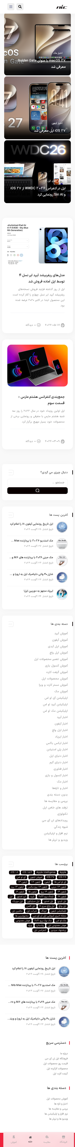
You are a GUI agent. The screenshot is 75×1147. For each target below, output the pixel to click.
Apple (63, 872)
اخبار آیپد (56, 318)
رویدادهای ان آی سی (55, 820)
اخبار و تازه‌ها (60, 788)
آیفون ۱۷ (62, 896)
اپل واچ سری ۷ (46, 906)
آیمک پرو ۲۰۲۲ (46, 896)
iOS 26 (62, 877)
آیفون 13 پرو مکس (37, 887)
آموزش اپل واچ (59, 653)
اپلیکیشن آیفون (58, 911)
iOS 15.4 (27, 872)
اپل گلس (30, 906)
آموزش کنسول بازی (56, 666)
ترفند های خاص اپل (55, 807)
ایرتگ (43, 911)
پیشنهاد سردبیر (58, 930)
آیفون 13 (22, 882)
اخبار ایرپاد (61, 737)
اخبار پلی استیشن (57, 749)
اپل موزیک (17, 901)
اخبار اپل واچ (60, 730)
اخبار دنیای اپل (55, 181)
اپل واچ (62, 906)
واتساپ (40, 925)
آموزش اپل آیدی (58, 646)
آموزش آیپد (61, 633)
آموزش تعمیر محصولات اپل (51, 659)
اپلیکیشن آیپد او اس (55, 704)
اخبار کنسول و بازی (56, 775)
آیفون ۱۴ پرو (47, 892)
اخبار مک (57, 53)
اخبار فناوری (61, 769)
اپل (10, 896)
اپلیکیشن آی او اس (56, 698)
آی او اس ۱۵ (60, 882)
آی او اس (21, 877)
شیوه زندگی (61, 827)
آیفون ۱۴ (62, 892)
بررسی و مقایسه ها (56, 801)
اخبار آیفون (57, 123)
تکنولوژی (62, 814)
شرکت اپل (32, 911)
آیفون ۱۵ (32, 892)
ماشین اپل (17, 911)
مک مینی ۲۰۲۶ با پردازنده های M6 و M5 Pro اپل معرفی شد (31, 557)
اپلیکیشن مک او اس (55, 711)
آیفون (47, 882)
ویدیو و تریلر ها (58, 840)
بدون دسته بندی (57, 795)
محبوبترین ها (21, 916)
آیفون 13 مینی (58, 887)
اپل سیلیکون (33, 901)
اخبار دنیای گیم (59, 762)
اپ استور (21, 896)
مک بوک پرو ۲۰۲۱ (42, 921)
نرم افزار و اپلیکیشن (56, 833)
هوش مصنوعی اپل (57, 925)
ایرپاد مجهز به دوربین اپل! (38, 591)
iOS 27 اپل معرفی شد (50, 130)
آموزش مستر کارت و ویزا (53, 685)
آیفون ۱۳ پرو (17, 887)
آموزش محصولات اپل (55, 679)
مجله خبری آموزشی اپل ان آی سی (49, 916)
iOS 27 (50, 877)
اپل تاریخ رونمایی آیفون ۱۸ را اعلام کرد (31, 524)
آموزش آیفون (60, 640)
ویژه (30, 925)
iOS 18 (14, 872)
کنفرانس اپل (40, 930)
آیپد (32, 896)
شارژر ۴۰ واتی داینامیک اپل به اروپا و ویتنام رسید (31, 574)
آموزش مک (61, 691)
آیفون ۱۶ (20, 892)
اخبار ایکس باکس (57, 743)
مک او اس (61, 921)
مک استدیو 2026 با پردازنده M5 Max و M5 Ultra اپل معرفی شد (31, 541)
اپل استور (48, 901)
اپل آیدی (62, 901)
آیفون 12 (35, 882)
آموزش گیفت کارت (57, 672)
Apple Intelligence (45, 872)
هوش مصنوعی (23, 921)
